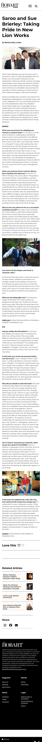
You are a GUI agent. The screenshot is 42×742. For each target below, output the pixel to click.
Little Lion (6, 320)
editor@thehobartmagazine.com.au (14, 669)
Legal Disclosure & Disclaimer (27, 702)
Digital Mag (25, 684)
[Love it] (19, 545)
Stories (23, 682)
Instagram (5, 702)
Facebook (5, 697)
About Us (5, 682)
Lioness (5, 534)
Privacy (23, 706)
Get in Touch (6, 687)
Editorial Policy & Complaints (26, 697)
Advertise (5, 684)
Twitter (4, 699)
